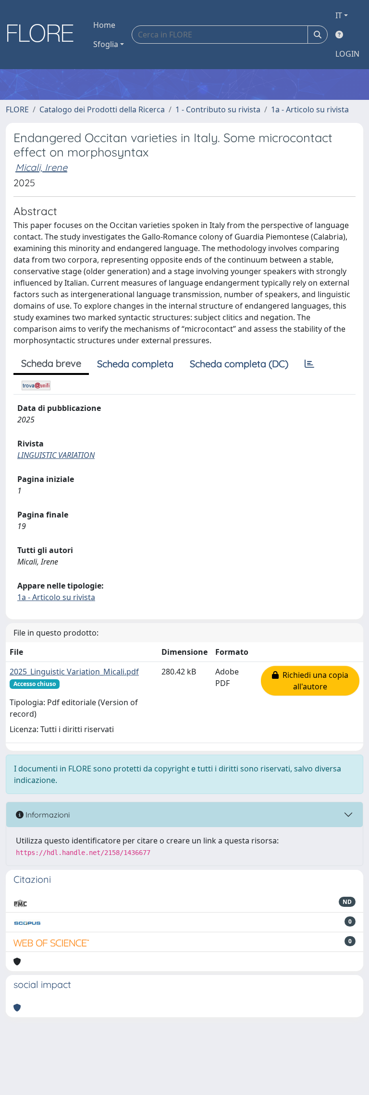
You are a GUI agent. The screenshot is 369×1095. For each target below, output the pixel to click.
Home (104, 25)
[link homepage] (44, 35)
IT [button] (338, 15)
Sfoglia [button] (105, 44)
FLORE (17, 109)
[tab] (309, 364)
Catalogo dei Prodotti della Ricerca (102, 109)
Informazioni (47, 814)
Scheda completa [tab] (135, 364)
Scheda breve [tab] (51, 363)
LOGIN (347, 53)
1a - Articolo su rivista (310, 109)
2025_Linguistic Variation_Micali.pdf (74, 671)
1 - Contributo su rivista (217, 109)
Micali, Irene (41, 167)
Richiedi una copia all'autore (313, 681)
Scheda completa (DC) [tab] (239, 364)
